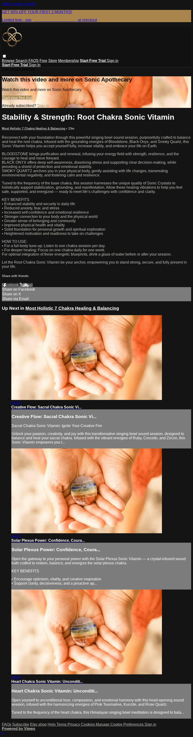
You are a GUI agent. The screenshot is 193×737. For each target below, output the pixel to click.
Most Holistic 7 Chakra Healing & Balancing (34, 128)
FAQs (6, 724)
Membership (68, 61)
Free (43, 61)
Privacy (74, 724)
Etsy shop (38, 724)
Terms (62, 724)
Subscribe (20, 724)
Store (52, 61)
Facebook (11, 285)
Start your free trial (17, 98)
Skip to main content (19, 4)
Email (28, 285)
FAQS (33, 61)
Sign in (112, 61)
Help (52, 724)
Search (22, 61)
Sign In (34, 65)
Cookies (88, 724)
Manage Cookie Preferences (120, 724)
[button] (4, 56)
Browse (9, 61)
